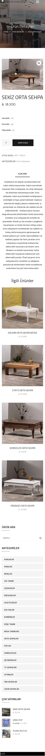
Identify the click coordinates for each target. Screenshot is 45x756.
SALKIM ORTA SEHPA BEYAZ (22, 333)
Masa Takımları (11, 631)
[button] (38, 63)
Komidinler (9, 617)
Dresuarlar (10, 595)
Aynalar (8, 566)
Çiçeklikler (9, 588)
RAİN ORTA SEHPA (21, 709)
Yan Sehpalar (10, 681)
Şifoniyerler (10, 660)
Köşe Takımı (9, 624)
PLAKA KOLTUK (20, 730)
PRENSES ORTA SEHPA (22, 506)
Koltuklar (9, 609)
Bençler (8, 573)
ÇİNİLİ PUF (18, 720)
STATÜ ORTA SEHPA (22, 390)
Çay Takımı (9, 581)
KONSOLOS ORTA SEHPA (22, 448)
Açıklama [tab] (22, 173)
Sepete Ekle (23, 142)
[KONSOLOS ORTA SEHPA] (22, 423)
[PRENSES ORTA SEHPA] (22, 481)
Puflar (7, 645)
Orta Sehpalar (18, 31)
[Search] (40, 538)
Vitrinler (8, 674)
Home (5, 31)
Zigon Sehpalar (11, 689)
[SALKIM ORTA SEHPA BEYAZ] (22, 308)
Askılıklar (9, 559)
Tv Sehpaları (10, 667)
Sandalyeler (10, 653)
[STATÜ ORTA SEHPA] (22, 365)
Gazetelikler (10, 602)
